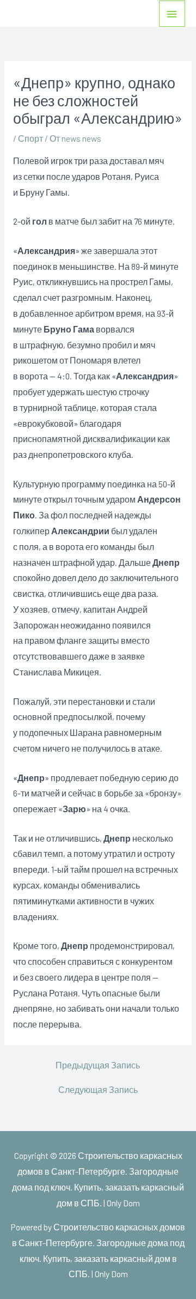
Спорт (30, 138)
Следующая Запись (98, 1089)
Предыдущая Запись (98, 1065)
